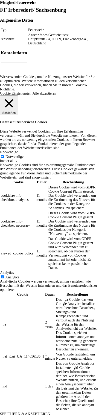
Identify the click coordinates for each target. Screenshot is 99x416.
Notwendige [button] (9, 152)
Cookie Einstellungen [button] (15, 93)
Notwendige (14, 157)
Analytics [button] (7, 272)
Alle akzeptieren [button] (44, 93)
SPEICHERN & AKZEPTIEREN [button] (25, 414)
